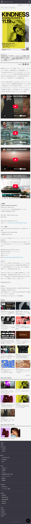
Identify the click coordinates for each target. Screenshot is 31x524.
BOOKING (4, 495)
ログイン (23, 5)
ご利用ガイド (4, 468)
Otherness (13, 438)
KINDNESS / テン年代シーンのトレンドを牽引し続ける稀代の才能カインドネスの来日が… (22, 406)
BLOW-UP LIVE (5, 497)
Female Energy (12, 7)
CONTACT (3, 484)
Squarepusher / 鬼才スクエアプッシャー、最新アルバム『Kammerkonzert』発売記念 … (8, 371)
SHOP (2, 466)
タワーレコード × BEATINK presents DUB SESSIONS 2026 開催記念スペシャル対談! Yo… (8, 356)
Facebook (3, 509)
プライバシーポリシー (6, 476)
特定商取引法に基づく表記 (7, 474)
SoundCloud (3, 514)
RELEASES (3, 446)
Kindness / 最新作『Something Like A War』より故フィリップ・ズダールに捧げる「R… (7, 392)
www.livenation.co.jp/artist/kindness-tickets (17, 222)
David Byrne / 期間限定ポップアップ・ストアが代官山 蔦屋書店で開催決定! (23, 327)
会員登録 (19, 5)
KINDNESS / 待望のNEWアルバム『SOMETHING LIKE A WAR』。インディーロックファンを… (8, 406)
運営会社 (3, 478)
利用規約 (3, 480)
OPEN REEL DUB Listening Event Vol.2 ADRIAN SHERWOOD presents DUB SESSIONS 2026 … (23, 356)
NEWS (6, 7)
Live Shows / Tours (5, 457)
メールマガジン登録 (6, 488)
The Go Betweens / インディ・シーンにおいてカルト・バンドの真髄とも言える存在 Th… (8, 327)
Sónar (3, 461)
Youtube (2, 516)
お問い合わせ (4, 486)
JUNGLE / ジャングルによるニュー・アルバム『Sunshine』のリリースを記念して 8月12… (23, 342)
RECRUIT (4, 503)
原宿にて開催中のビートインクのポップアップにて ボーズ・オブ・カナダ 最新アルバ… (23, 371)
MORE (27, 375)
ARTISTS (4, 449)
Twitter (2, 507)
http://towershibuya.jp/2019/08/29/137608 (13, 257)
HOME (2, 7)
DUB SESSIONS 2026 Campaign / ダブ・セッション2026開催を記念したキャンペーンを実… (8, 313)
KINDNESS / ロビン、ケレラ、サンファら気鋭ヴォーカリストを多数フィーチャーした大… (7, 420)
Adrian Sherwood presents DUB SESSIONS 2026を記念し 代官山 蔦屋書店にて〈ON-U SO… (7, 342)
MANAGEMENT (5, 499)
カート (27, 5)
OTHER (2, 493)
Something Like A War (5, 438)
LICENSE (4, 501)
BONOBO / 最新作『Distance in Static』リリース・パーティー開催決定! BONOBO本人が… (23, 313)
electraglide (4, 459)
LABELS (3, 451)
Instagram (3, 511)
